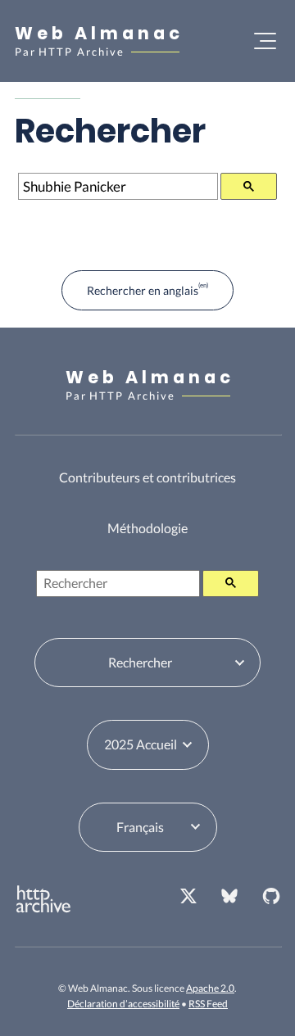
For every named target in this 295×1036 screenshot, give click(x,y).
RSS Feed (208, 1004)
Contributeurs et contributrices (147, 477)
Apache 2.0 (210, 988)
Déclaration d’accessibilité (123, 1004)
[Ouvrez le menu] (265, 41)
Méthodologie (147, 528)
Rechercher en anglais (142, 290)
